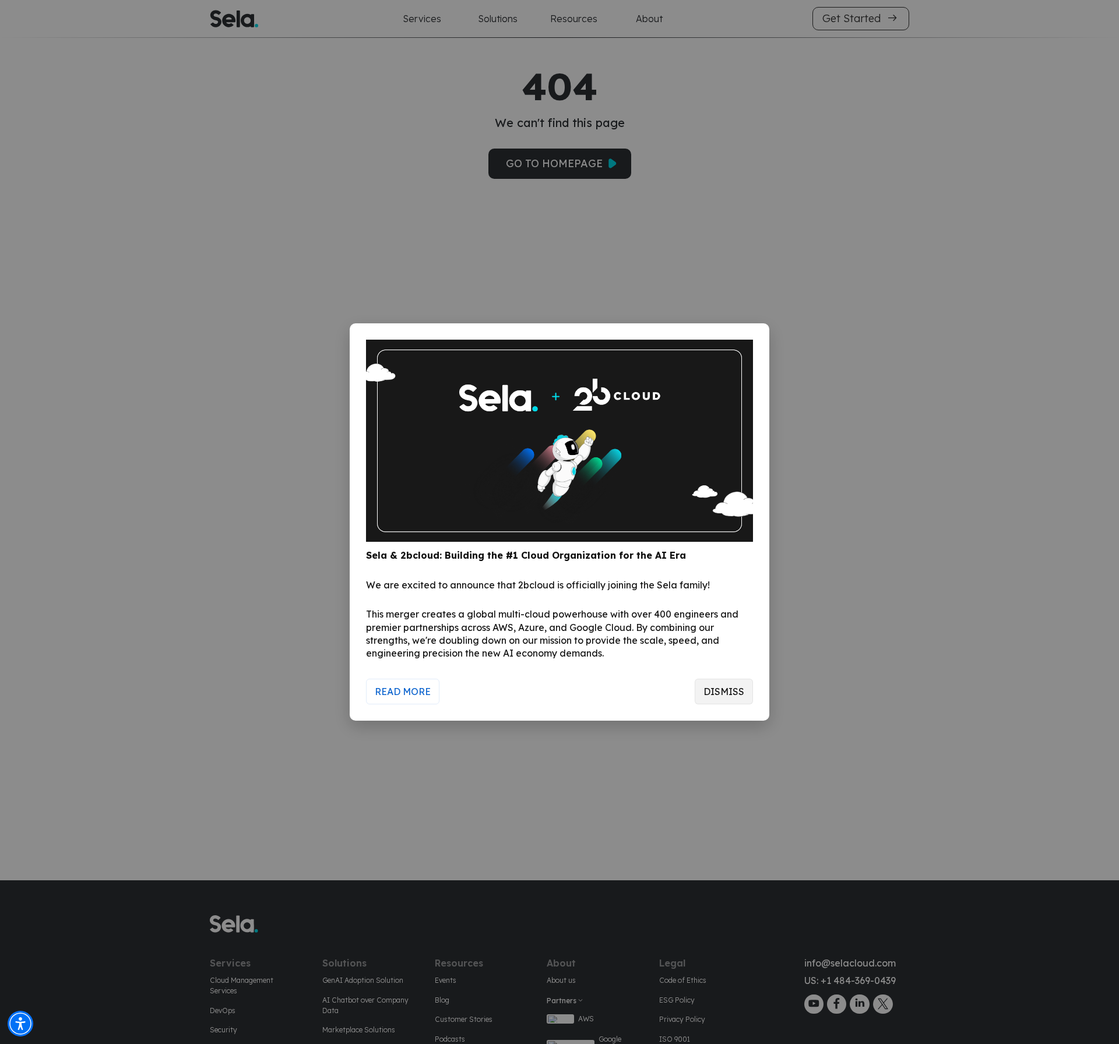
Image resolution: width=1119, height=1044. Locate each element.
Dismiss (723, 691)
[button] (20, 1023)
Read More (403, 691)
